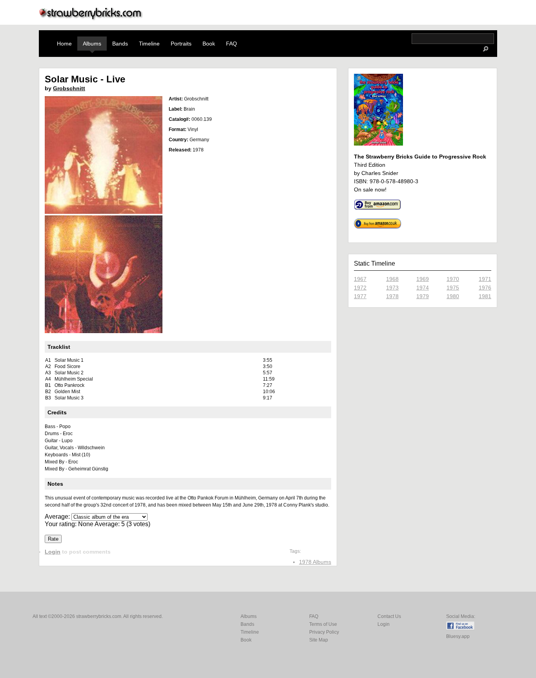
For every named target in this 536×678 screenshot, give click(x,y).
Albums (92, 43)
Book (208, 43)
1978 (392, 296)
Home (64, 43)
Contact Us (389, 616)
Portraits (181, 43)
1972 (360, 287)
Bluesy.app (458, 636)
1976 (485, 287)
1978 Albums (315, 562)
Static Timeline (374, 263)
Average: (58, 516)
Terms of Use (323, 624)
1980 (453, 296)
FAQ (231, 43)
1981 (485, 296)
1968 (392, 279)
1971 (485, 279)
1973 (392, 287)
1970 (453, 279)
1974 (422, 287)
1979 (422, 296)
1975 (453, 287)
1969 (422, 279)
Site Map (318, 640)
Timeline (149, 43)
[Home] (91, 18)
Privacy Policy (324, 632)
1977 (360, 296)
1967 (360, 279)
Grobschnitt (69, 88)
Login (52, 552)
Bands (120, 43)
